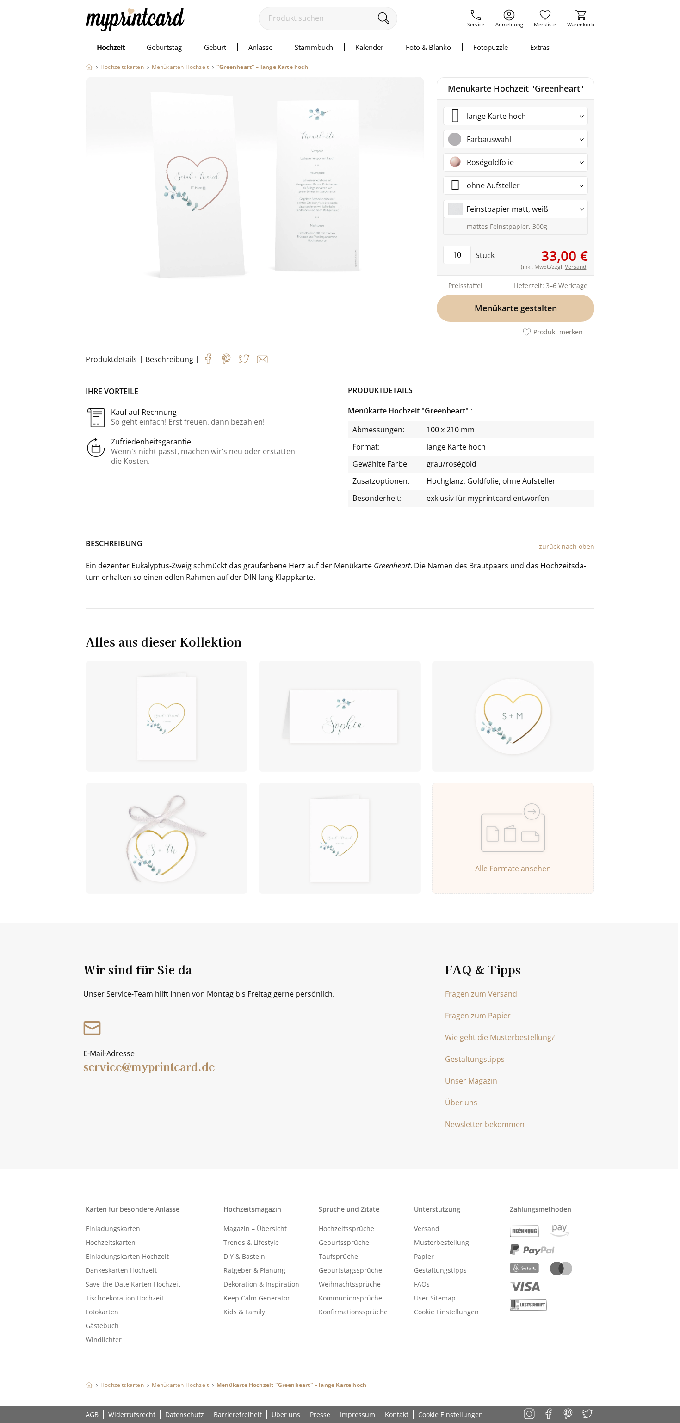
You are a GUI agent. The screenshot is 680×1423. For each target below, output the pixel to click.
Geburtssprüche (344, 1242)
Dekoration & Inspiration (261, 1284)
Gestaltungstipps (475, 1059)
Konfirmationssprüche (353, 1311)
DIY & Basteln (244, 1256)
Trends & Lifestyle (251, 1242)
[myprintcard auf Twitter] (588, 1414)
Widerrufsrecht (131, 1414)
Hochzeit (110, 47)
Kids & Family (244, 1311)
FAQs (422, 1284)
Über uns (461, 1102)
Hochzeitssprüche (346, 1228)
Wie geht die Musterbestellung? (500, 1037)
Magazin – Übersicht (255, 1228)
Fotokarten (102, 1311)
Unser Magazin (471, 1081)
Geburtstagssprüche (350, 1270)
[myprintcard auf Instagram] (530, 1414)
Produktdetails (111, 359)
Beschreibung (169, 359)
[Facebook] (208, 358)
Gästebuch (102, 1325)
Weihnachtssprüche (350, 1284)
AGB (92, 1414)
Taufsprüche (338, 1256)
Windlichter (104, 1339)
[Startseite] (89, 67)
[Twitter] (244, 358)
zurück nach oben (566, 546)
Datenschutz (184, 1414)
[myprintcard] (135, 29)
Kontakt (396, 1414)
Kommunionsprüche (350, 1298)
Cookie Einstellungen (446, 1311)
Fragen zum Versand (481, 994)
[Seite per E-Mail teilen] (262, 359)
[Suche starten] (383, 18)
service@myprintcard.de (149, 1066)
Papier (424, 1256)
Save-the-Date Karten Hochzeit (133, 1284)
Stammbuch (314, 47)
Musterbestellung (441, 1242)
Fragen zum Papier (478, 1015)
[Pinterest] (226, 358)
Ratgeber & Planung (254, 1270)
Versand (426, 1228)
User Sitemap (435, 1298)
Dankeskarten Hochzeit (121, 1270)
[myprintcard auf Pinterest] (569, 1414)
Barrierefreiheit (238, 1414)
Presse (320, 1414)
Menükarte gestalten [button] (516, 308)
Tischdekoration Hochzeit (125, 1298)
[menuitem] (475, 18)
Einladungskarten (113, 1228)
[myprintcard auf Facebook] (549, 1414)
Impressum (357, 1414)
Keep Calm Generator (256, 1298)
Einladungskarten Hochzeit (127, 1256)
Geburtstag (164, 47)
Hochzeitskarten (111, 1242)
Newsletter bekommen (485, 1124)
